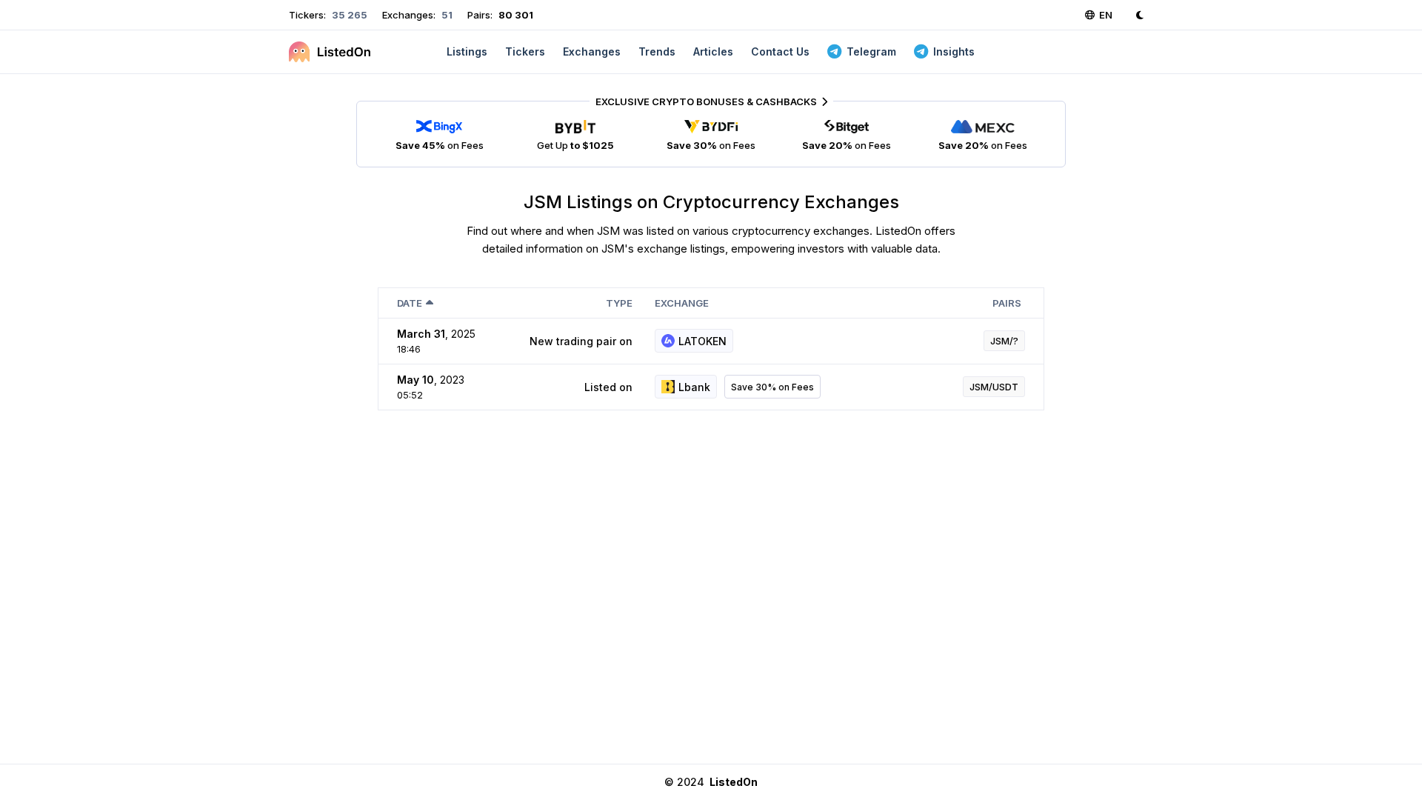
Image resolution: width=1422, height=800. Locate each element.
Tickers (525, 51)
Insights (954, 51)
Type (619, 303)
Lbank (694, 387)
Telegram (871, 51)
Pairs (1006, 303)
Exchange (682, 303)
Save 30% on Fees (772, 387)
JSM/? (1004, 341)
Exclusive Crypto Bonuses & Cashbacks (706, 101)
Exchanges (592, 51)
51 (446, 15)
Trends (656, 51)
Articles (713, 51)
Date (409, 303)
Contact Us (780, 51)
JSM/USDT (993, 387)
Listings (467, 51)
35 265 (348, 15)
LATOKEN (702, 341)
